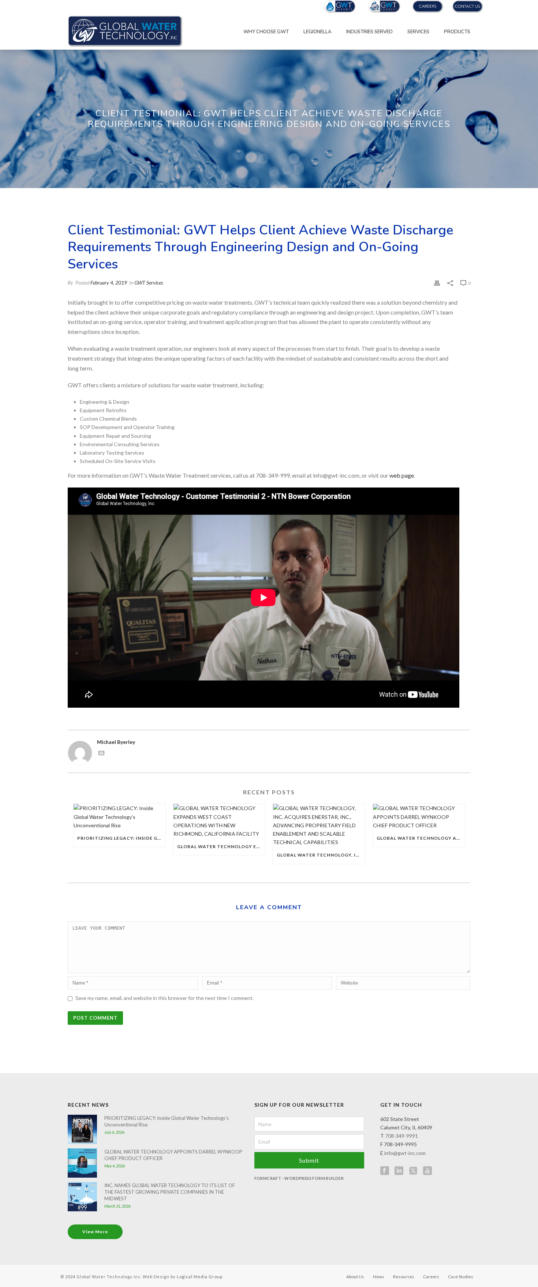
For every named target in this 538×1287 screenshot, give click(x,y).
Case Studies (460, 1276)
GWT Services (148, 282)
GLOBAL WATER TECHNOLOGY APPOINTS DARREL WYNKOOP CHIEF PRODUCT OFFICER (421, 838)
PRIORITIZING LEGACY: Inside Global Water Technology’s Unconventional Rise (121, 838)
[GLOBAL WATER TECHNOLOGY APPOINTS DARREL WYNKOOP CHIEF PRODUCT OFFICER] (419, 816)
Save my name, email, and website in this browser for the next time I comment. (164, 998)
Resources (403, 1276)
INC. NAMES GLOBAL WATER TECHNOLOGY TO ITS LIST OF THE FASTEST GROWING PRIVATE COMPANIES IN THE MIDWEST (169, 1191)
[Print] (437, 282)
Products (457, 32)
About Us (355, 1276)
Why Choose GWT (266, 32)
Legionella (317, 32)
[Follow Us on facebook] (384, 1171)
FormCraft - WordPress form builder (299, 1178)
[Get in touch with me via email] (101, 754)
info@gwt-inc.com (405, 1153)
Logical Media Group (200, 1276)
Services (418, 32)
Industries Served (369, 32)
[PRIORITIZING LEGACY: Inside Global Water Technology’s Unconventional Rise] (119, 816)
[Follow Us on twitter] (413, 1171)
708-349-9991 (401, 1136)
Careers (431, 1276)
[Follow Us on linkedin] (399, 1171)
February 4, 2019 (108, 282)
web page (401, 475)
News (378, 1276)
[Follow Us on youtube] (427, 1171)
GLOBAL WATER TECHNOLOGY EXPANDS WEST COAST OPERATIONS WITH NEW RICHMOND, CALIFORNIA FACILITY (221, 846)
